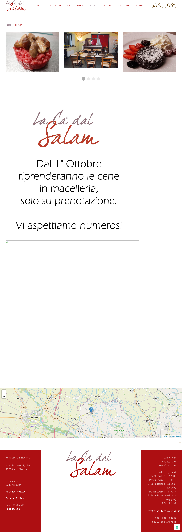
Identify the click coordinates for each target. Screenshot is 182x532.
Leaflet (165, 436)
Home (38, 6)
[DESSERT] (149, 52)
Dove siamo (124, 6)
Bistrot (93, 6)
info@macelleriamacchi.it (163, 510)
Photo (107, 6)
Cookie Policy (15, 498)
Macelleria (54, 6)
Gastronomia (75, 6)
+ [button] (4, 392)
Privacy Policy (16, 491)
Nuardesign (13, 508)
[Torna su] (180, 442)
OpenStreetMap (175, 436)
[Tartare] (32, 52)
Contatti (141, 6)
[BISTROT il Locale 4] (91, 52)
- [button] (4, 396)
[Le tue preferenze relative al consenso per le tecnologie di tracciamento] (177, 527)
